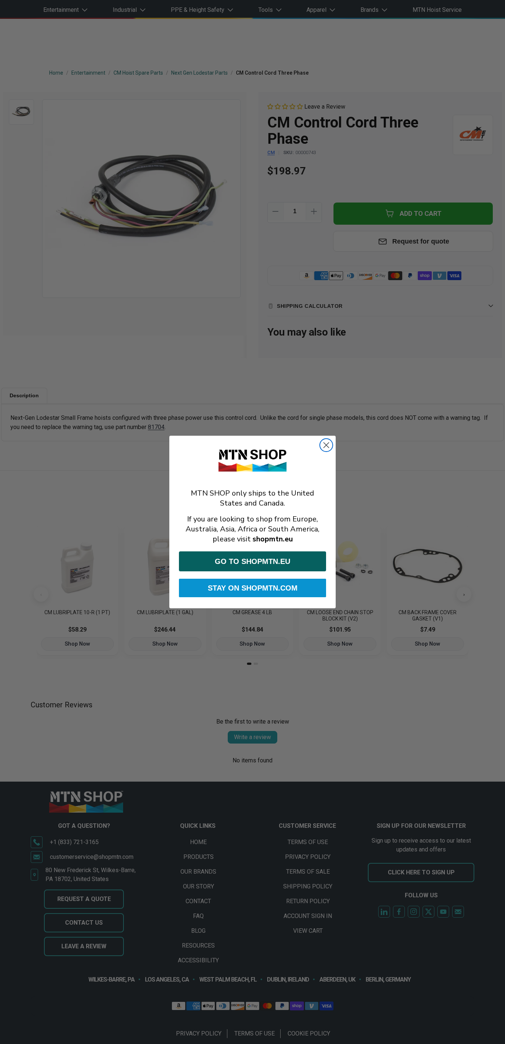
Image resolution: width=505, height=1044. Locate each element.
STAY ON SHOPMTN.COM (253, 588)
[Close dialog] (326, 445)
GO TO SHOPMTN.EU (252, 561)
